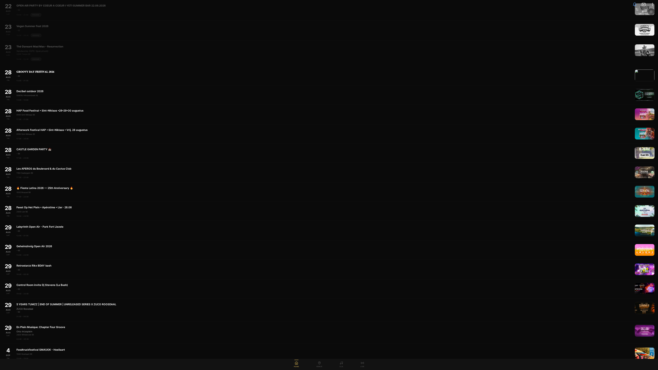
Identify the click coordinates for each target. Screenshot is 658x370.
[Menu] (652, 4)
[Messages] (643, 4)
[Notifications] (634, 4)
